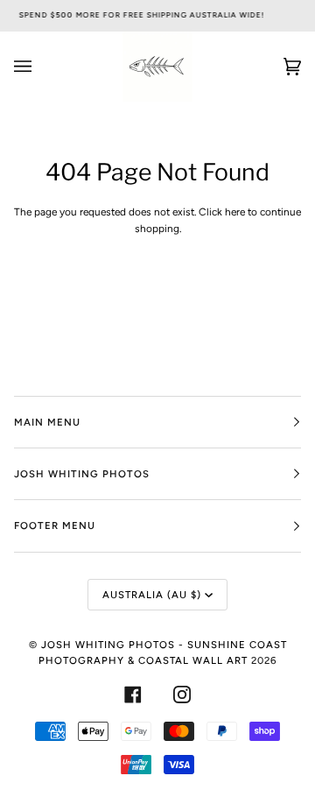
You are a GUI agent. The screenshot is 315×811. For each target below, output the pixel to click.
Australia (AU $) (151, 595)
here (235, 212)
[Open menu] (40, 67)
